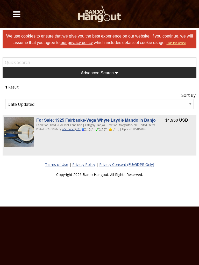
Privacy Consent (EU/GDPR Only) (126, 164)
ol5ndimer (68, 129)
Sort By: (188, 95)
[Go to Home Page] (99, 14)
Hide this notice (176, 43)
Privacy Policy (83, 164)
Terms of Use (56, 164)
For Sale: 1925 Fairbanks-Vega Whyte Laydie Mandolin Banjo (96, 120)
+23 (78, 129)
